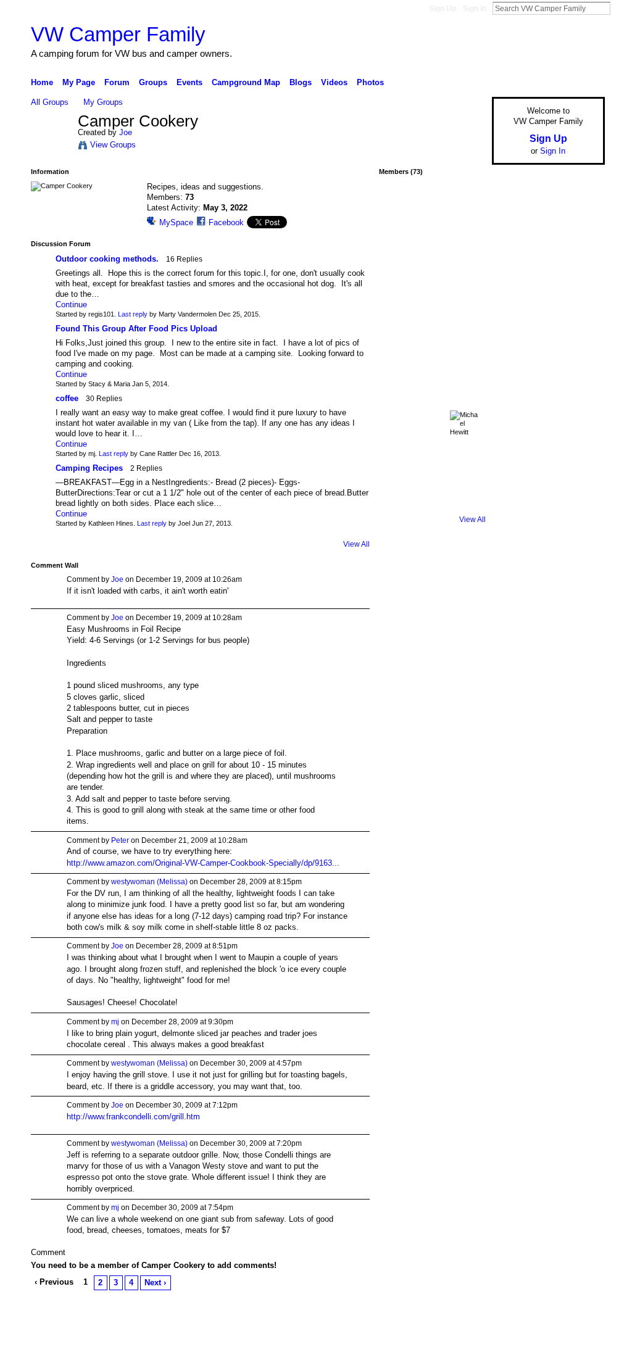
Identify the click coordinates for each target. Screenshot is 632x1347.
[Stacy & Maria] (432, 470)
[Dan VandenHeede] (399, 404)
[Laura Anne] (432, 274)
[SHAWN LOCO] (399, 372)
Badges (465, 1332)
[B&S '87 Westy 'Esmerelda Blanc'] (465, 274)
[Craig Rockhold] (432, 437)
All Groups (50, 102)
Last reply (133, 314)
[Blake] (399, 470)
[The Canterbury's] (465, 241)
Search (620, 8)
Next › (155, 1282)
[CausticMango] (399, 437)
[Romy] (465, 208)
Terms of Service (577, 1332)
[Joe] (50, 147)
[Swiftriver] (399, 241)
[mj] (432, 241)
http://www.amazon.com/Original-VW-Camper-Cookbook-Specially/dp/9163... (203, 863)
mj (115, 1022)
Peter (120, 840)
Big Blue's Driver (124, 1332)
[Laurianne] (432, 404)
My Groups (103, 102)
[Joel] (465, 339)
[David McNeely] (465, 404)
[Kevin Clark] (465, 503)
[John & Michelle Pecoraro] (399, 503)
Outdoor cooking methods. (107, 258)
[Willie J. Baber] (432, 372)
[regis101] (399, 208)
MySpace (176, 222)
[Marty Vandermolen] (399, 339)
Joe (125, 132)
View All (356, 544)
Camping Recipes (89, 468)
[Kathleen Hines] (465, 306)
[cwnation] (432, 306)
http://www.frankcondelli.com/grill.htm (133, 1116)
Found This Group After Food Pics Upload (136, 328)
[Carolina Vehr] (465, 372)
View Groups (113, 144)
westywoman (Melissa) (149, 881)
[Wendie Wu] (432, 503)
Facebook (226, 222)
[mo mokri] (432, 339)
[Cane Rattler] (399, 306)
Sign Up (442, 8)
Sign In (474, 8)
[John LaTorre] (399, 274)
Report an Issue (513, 1332)
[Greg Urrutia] (465, 470)
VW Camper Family (118, 34)
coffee (67, 398)
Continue (71, 304)
